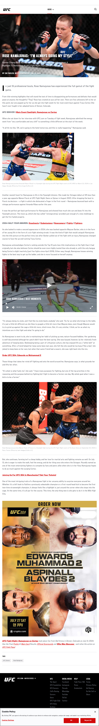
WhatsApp (65, 691)
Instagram (65, 685)
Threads (65, 688)
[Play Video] (49, 286)
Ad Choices (90, 688)
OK (71, 720)
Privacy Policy (91, 685)
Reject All (88, 720)
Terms (88, 682)
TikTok (64, 698)
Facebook (65, 682)
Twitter (64, 701)
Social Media (67, 679)
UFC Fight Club (55, 701)
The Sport (53, 682)
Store (52, 698)
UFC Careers (54, 688)
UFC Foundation (55, 685)
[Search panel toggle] (95, 9)
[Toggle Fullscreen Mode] (91, 307)
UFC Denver (6, 660)
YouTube (65, 695)
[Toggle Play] (7, 307)
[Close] (95, 711)
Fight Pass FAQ (79, 682)
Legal (88, 679)
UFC (51, 679)
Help (76, 679)
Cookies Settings (8, 720)
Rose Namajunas (17, 660)
